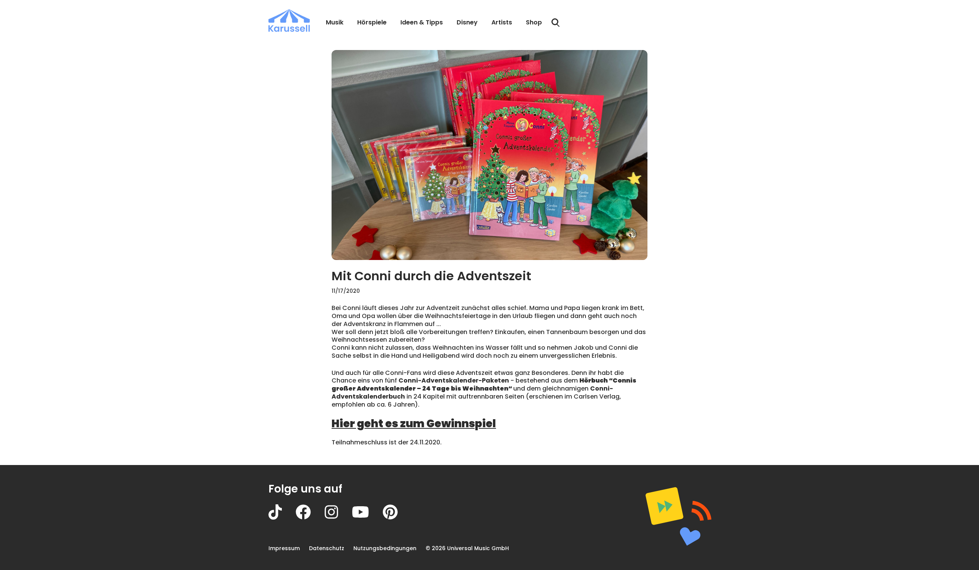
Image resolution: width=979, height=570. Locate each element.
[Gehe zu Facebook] (310, 517)
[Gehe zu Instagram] (338, 517)
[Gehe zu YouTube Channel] (367, 517)
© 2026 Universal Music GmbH (467, 548)
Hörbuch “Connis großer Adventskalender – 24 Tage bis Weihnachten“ (484, 384)
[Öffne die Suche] (555, 22)
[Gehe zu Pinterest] (397, 517)
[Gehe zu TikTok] (282, 517)
